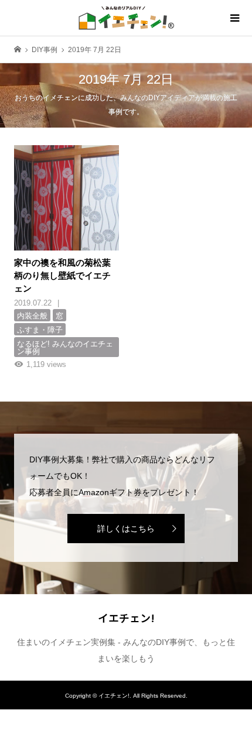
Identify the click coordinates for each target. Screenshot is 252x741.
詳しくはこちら (126, 528)
